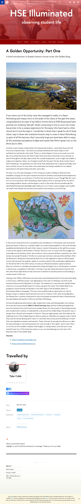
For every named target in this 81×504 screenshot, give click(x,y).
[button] (35, 462)
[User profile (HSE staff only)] (74, 2)
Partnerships (10, 469)
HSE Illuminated (41, 13)
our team (52, 42)
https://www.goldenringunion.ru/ (23, 343)
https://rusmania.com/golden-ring (24, 339)
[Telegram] (10, 389)
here (12, 498)
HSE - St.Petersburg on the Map (13, 477)
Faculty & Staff (11, 473)
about (20, 42)
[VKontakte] (7, 389)
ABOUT (9, 466)
